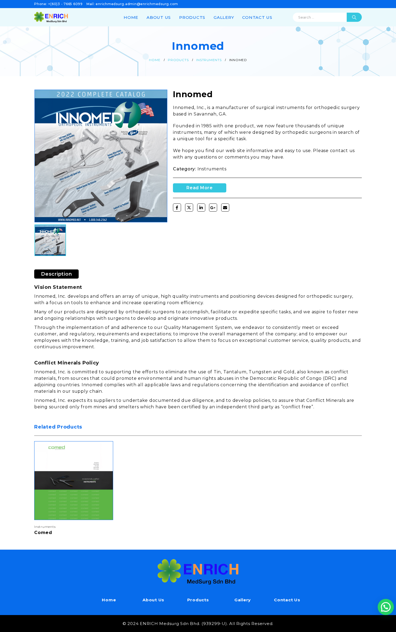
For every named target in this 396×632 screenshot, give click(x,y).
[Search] (354, 17)
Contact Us (257, 17)
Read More (104, 450)
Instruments (212, 168)
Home (131, 17)
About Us (159, 17)
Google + (213, 207)
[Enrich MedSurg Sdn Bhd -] (51, 17)
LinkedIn (201, 207)
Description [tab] (56, 274)
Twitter (189, 207)
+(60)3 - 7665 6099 (65, 4)
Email (225, 207)
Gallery (224, 17)
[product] (73, 480)
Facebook (177, 207)
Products (192, 17)
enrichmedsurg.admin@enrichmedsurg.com (137, 4)
